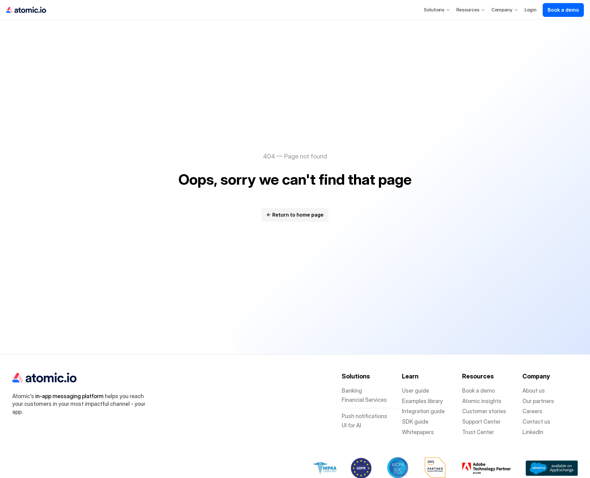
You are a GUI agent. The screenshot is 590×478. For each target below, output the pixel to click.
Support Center (481, 421)
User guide (415, 390)
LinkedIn (532, 432)
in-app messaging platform (69, 396)
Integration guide (423, 411)
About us (533, 390)
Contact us (536, 421)
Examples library (422, 401)
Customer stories (484, 411)
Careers (532, 411)
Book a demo (478, 390)
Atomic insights (482, 401)
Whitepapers (418, 432)
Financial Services (364, 400)
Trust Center (478, 432)
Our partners (538, 401)
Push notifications (364, 416)
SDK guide (415, 421)
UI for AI (351, 425)
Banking (352, 390)
